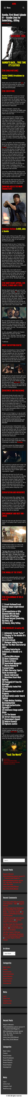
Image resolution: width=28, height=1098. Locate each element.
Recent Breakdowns (8, 974)
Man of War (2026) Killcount (10, 889)
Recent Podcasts (7, 978)
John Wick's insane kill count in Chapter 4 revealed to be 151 (13, 919)
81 (15, 292)
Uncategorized (7, 983)
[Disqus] (14, 789)
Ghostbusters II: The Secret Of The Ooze (12, 762)
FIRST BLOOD (14, 732)
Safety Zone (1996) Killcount (11, 886)
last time (4, 147)
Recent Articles (7, 972)
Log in (4, 996)
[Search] (23, 7)
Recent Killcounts (8, 976)
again (22, 83)
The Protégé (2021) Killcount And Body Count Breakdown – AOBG (13, 903)
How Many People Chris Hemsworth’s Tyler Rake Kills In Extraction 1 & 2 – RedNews (13, 926)
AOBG (14, 4)
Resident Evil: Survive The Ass (9, 764)
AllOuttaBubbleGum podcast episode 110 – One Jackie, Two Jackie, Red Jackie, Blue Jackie (13, 882)
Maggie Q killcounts (8, 874)
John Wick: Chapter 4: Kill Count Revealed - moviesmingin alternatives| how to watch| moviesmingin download (13, 934)
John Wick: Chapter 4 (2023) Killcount (12, 921)
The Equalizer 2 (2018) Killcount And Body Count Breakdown (13, 914)
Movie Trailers (6, 967)
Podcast (5, 969)
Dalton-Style (17, 382)
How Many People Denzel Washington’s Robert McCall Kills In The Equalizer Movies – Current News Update (13, 910)
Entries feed (6, 998)
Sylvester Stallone (9, 229)
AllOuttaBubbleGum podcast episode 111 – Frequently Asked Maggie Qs (14, 877)
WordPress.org (7, 1003)
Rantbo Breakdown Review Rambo (10, 760)
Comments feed (7, 1001)
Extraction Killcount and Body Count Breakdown (13, 929)
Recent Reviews (7, 759)
